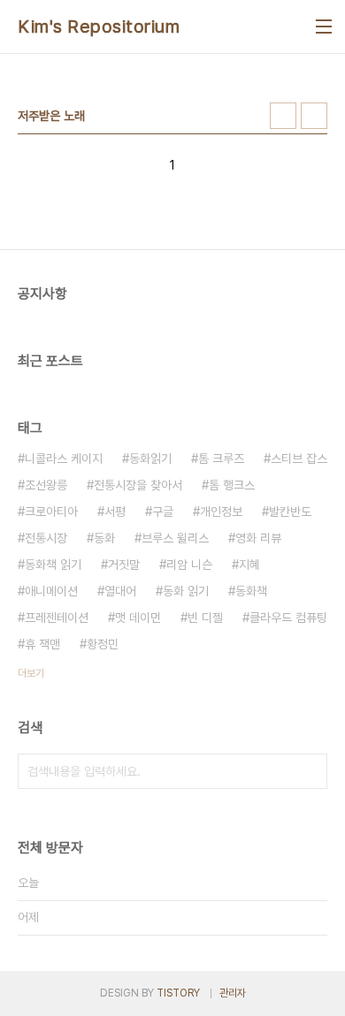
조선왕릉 (46, 485)
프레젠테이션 (56, 617)
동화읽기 (150, 458)
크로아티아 (51, 511)
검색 (309, 771)
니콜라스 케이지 (64, 458)
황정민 (103, 644)
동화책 (251, 591)
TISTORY (178, 993)
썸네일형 (283, 115)
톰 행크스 (232, 485)
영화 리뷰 (258, 538)
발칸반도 (290, 511)
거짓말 (124, 564)
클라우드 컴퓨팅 (288, 617)
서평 (115, 511)
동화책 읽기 (53, 564)
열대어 (120, 591)
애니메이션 (51, 591)
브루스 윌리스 (175, 538)
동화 (104, 538)
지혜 (249, 564)
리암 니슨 (189, 564)
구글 (162, 511)
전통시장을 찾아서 (138, 485)
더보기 (31, 673)
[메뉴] (324, 26)
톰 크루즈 (221, 458)
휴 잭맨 (42, 644)
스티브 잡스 (299, 458)
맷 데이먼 (138, 617)
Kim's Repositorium (99, 26)
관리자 (232, 993)
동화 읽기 (186, 591)
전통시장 (46, 538)
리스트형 (314, 115)
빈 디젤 (205, 617)
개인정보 (221, 511)
